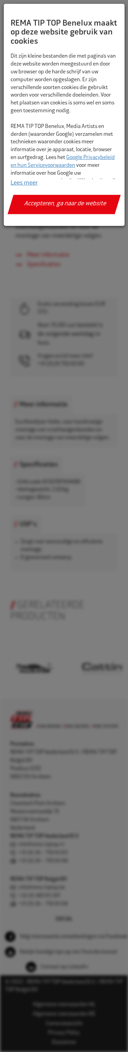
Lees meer (24, 183)
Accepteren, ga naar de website (65, 204)
